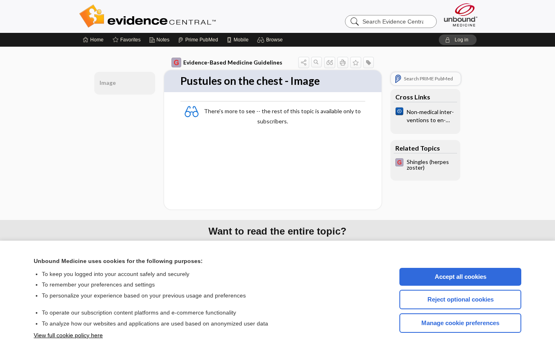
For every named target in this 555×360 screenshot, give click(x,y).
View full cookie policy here (68, 335)
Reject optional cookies (460, 299)
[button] (271, 40)
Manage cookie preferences (460, 322)
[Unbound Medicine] (461, 15)
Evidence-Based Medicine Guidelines (232, 62)
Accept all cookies (460, 276)
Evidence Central (180, 16)
